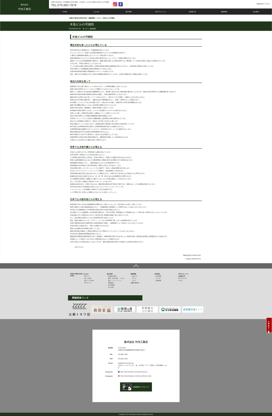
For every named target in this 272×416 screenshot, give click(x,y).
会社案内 (256, 12)
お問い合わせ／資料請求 (269, 325)
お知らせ (134, 276)
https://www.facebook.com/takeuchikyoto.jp (133, 372)
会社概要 (158, 276)
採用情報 (158, 280)
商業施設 (111, 283)
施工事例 (129, 12)
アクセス (158, 278)
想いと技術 (87, 278)
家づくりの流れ (89, 280)
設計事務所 (111, 285)
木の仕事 (111, 287)
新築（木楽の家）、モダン (116, 278)
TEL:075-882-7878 (63, 5)
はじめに (97, 12)
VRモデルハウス (160, 12)
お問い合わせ (78, 247)
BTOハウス (87, 283)
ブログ (134, 280)
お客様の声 (192, 12)
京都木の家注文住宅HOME (76, 275)
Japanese (260, 4)
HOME (65, 12)
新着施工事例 (112, 276)
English (267, 4)
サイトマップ (182, 278)
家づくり (87, 276)
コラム (86, 28)
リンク (180, 280)
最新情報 (224, 12)
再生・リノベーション (115, 280)
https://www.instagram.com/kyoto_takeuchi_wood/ (135, 376)
